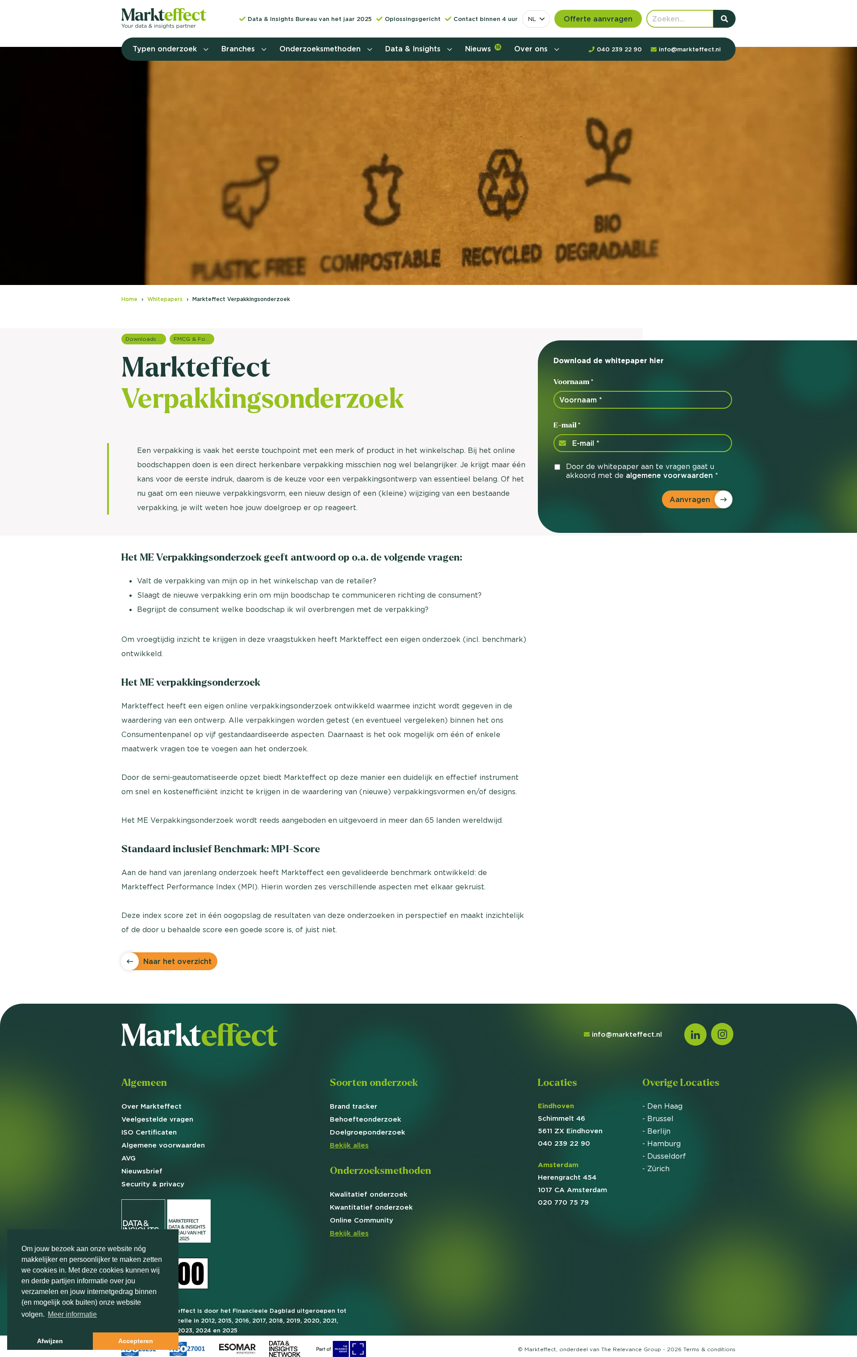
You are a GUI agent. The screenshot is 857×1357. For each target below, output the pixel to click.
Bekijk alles (349, 1145)
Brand (353, 1106)
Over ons (532, 48)
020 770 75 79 (563, 1202)
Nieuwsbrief (141, 1171)
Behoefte (365, 1119)
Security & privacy (152, 1184)
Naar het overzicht (177, 961)
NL (532, 18)
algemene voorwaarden (669, 475)
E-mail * (566, 425)
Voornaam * (573, 381)
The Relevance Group (631, 1349)
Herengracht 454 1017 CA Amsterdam (572, 1177)
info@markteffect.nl (627, 1034)
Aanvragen (690, 499)
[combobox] (536, 19)
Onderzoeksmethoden (321, 48)
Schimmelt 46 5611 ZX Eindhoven (570, 1118)
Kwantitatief (371, 1207)
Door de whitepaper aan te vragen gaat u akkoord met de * (642, 471)
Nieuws (482, 48)
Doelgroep (367, 1132)
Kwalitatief (369, 1194)
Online (361, 1220)
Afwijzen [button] (50, 1340)
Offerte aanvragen (598, 18)
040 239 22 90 (564, 1143)
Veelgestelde (157, 1119)
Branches (239, 48)
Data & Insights (414, 48)
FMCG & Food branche (194, 338)
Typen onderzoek (166, 48)
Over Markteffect (151, 1106)
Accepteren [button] (135, 1340)
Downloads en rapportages (145, 338)
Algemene (163, 1145)
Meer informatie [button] (72, 1314)
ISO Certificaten (149, 1132)
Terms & (709, 1349)
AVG (128, 1158)
